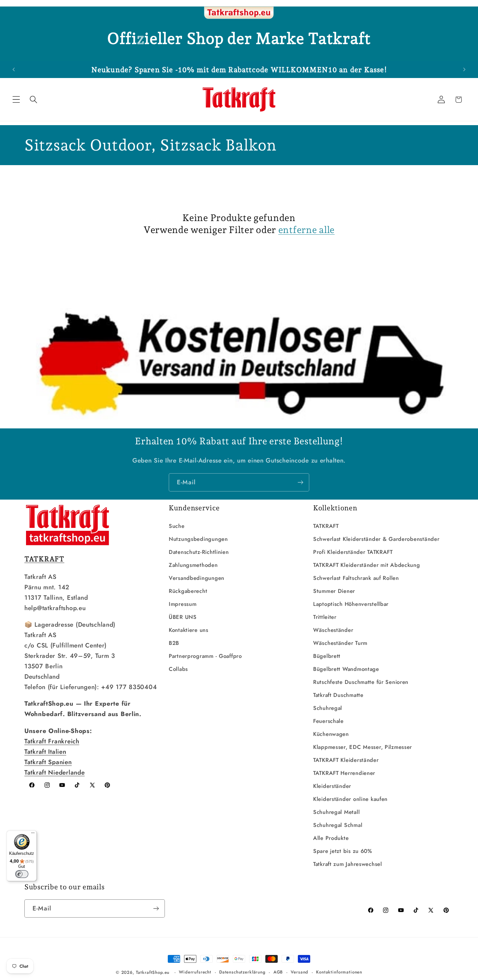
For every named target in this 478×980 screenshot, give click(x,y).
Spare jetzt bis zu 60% (342, 851)
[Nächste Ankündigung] (464, 69)
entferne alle (306, 229)
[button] (16, 99)
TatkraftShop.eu (153, 972)
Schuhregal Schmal (337, 825)
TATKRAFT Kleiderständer (346, 760)
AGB (278, 972)
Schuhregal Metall (336, 812)
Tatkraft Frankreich (51, 741)
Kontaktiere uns (188, 630)
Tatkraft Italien (45, 751)
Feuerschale (328, 721)
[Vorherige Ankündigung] (14, 69)
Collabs (178, 669)
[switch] (21, 874)
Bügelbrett (326, 656)
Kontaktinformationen (339, 972)
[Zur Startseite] (239, 13)
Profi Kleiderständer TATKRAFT (353, 552)
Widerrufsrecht (195, 972)
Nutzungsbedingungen (198, 539)
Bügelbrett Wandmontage (346, 669)
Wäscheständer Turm (340, 643)
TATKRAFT (326, 526)
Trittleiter (325, 617)
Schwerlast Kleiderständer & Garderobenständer (376, 539)
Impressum (182, 604)
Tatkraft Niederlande (54, 772)
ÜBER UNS (183, 617)
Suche (177, 526)
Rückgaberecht (188, 591)
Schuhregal (327, 708)
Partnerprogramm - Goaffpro (205, 656)
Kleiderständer (332, 786)
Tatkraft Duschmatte (338, 695)
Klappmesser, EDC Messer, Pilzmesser (362, 747)
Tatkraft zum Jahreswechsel (347, 864)
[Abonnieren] (300, 482)
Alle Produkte (331, 838)
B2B (174, 643)
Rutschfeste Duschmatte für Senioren (360, 682)
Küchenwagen (331, 734)
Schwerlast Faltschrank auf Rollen (356, 578)
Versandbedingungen (196, 578)
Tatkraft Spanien (48, 761)
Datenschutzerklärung (242, 972)
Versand (299, 972)
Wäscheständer (333, 630)
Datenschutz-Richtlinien (199, 552)
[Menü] (33, 834)
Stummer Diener (334, 591)
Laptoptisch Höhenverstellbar (351, 604)
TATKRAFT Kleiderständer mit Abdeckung (366, 565)
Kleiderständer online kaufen (350, 799)
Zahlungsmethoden (193, 565)
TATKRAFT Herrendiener (344, 773)
